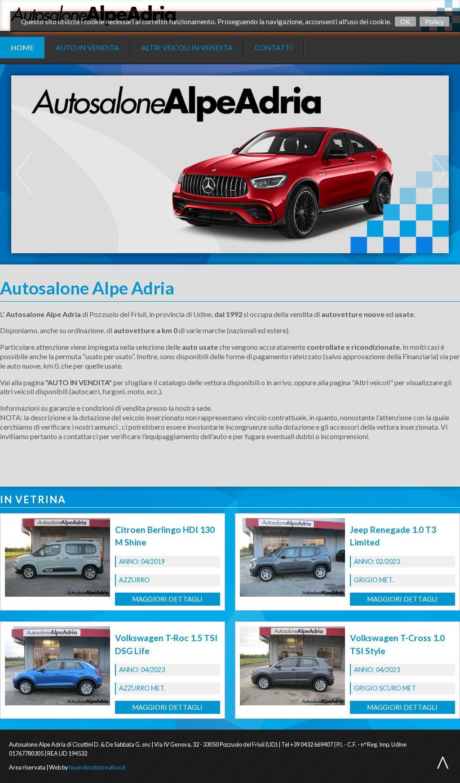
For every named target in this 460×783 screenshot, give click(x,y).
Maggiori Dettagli (167, 599)
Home (22, 47)
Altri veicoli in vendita (187, 47)
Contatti (273, 47)
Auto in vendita (87, 47)
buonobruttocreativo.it (97, 767)
